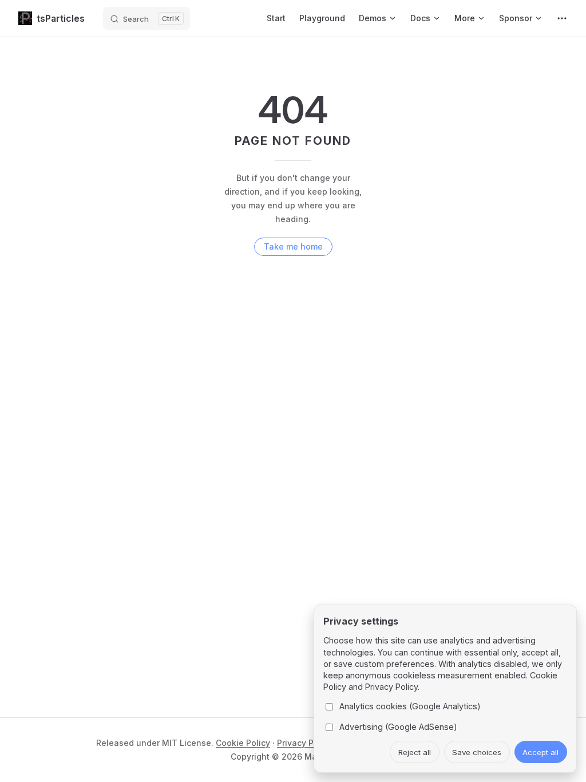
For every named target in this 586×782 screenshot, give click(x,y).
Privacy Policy (304, 743)
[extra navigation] (562, 18)
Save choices (476, 752)
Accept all (540, 752)
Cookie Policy (243, 743)
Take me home (293, 246)
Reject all (414, 752)
